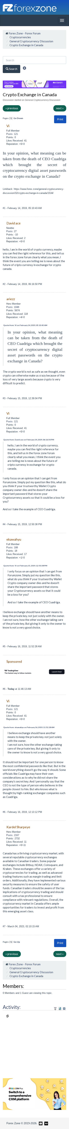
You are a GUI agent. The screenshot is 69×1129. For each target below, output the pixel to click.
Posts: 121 (12, 134)
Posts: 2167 (12, 835)
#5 (4, 646)
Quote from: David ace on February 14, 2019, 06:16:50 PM (28, 440)
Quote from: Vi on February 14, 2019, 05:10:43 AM (25, 325)
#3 (4, 398)
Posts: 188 (12, 547)
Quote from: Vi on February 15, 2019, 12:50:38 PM (25, 565)
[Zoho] (34, 1093)
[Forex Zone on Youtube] (40, 1123)
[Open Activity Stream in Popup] (55, 1008)
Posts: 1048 (12, 307)
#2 (4, 284)
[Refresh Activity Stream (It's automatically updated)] (60, 1008)
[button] (60, 119)
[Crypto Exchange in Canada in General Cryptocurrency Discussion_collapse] (64, 1008)
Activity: (12, 1007)
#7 (4, 926)
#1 (4, 208)
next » (59, 108)
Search (12, 68)
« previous (12, 108)
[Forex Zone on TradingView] (45, 1123)
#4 (4, 524)
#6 (4, 689)
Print (60, 119)
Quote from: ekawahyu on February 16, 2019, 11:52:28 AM (28, 727)
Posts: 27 (11, 231)
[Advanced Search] (24, 68)
